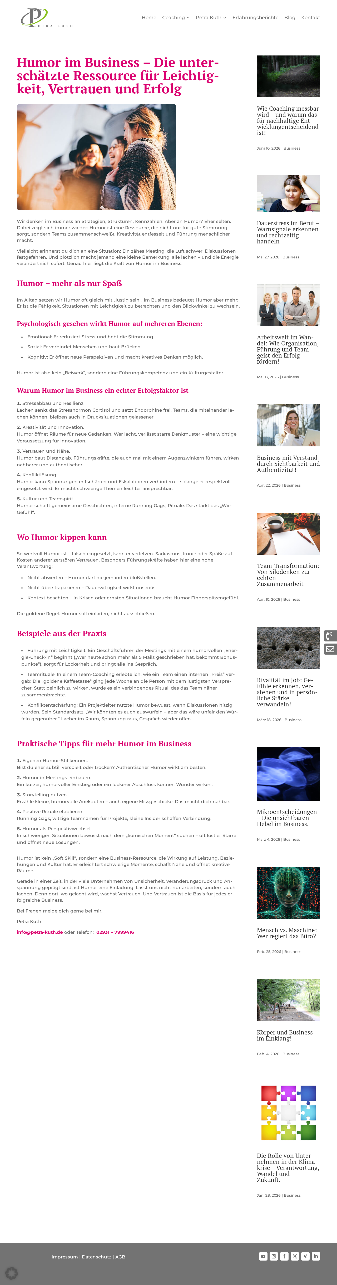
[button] (11, 1273)
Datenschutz (96, 1256)
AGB (120, 1256)
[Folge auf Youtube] (263, 1256)
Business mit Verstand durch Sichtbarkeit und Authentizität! (288, 463)
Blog (289, 18)
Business (292, 148)
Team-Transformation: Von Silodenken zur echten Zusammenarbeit (288, 575)
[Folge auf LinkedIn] (316, 1256)
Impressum (65, 1256)
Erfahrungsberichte (255, 18)
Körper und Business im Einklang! (285, 1035)
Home (149, 18)
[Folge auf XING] (305, 1256)
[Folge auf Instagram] (274, 1256)
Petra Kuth (208, 18)
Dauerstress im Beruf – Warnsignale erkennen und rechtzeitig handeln (288, 232)
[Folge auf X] (295, 1256)
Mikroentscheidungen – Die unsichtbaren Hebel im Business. (287, 818)
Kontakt (310, 18)
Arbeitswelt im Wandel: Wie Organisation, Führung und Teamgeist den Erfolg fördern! (288, 349)
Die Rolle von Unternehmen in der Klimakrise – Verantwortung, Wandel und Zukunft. (288, 1167)
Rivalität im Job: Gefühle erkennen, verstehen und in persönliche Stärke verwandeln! (287, 692)
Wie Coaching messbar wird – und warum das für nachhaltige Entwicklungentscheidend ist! (288, 120)
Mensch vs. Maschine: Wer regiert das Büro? (287, 933)
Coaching (173, 18)
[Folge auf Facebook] (284, 1256)
